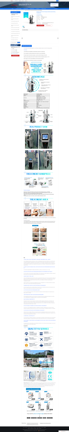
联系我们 (45, 427)
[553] (14, 14)
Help (37, 427)
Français (29, 428)
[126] (15, 31)
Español (35, 428)
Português (40, 428)
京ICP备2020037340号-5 (42, 430)
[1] (14, 39)
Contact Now (16, 55)
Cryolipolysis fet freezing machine (20, 10)
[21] (15, 33)
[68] (15, 27)
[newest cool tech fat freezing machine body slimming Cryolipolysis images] (29, 18)
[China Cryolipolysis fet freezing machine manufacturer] (14, 4)
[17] (14, 37)
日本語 (37, 428)
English (56, 8)
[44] (14, 23)
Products (14, 10)
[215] (15, 16)
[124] (15, 19)
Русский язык (32, 428)
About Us (32, 427)
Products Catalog (19, 8)
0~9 (45, 429)
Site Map (39, 427)
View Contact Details (15, 53)
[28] (15, 21)
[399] (15, 25)
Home (12, 8)
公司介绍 (42, 427)
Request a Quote (44, 8)
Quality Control (32, 8)
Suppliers (29, 427)
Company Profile (26, 8)
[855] (15, 29)
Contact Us (37, 8)
